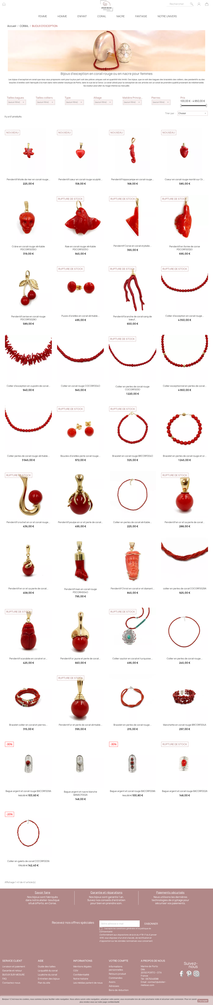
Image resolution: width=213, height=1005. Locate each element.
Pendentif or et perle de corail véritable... (80, 724)
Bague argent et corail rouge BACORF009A (28, 791)
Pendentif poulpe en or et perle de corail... (80, 522)
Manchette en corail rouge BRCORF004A (184, 724)
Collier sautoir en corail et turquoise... (132, 658)
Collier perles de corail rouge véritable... (28, 455)
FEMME (42, 16)
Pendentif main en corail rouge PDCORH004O (80, 591)
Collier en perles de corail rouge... (185, 658)
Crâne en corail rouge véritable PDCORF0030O (28, 248)
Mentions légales (82, 966)
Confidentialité (81, 974)
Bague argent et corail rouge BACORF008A (132, 791)
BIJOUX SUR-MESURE (13, 974)
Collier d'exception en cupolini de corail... (28, 385)
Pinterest (190, 974)
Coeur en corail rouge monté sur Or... (185, 179)
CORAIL (101, 16)
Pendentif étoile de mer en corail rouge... (28, 179)
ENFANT (82, 16)
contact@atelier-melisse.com (153, 983)
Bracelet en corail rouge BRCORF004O (132, 455)
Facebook (183, 974)
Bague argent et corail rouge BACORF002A (184, 791)
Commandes (115, 977)
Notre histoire (80, 978)
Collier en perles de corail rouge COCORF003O (133, 388)
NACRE (120, 16)
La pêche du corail (47, 974)
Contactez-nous (11, 982)
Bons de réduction (119, 990)
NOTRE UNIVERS (167, 16)
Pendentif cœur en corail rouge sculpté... (80, 179)
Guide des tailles (47, 966)
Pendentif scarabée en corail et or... (28, 658)
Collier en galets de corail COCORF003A (28, 861)
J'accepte (203, 1000)
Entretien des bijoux (49, 978)
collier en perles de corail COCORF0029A (184, 588)
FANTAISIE (141, 16)
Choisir (192, 113)
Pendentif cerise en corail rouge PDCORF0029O (28, 318)
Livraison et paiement (13, 966)
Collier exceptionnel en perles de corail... (184, 385)
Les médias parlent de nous (88, 982)
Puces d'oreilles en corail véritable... (80, 315)
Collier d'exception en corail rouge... (184, 315)
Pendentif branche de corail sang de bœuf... (132, 318)
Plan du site (44, 982)
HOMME (62, 16)
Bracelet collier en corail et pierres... (28, 724)
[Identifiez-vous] (199, 4)
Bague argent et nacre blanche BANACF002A (80, 793)
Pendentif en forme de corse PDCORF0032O (184, 248)
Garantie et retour (12, 970)
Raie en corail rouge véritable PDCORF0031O (80, 248)
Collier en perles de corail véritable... (132, 522)
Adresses (114, 986)
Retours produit (117, 973)
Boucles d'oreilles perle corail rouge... (80, 455)
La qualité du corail (48, 970)
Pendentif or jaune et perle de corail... (80, 658)
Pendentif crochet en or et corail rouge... (28, 522)
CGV (75, 970)
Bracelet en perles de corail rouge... (133, 724)
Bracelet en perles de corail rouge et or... (184, 455)
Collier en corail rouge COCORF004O (80, 385)
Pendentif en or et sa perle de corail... (185, 522)
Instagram (197, 974)
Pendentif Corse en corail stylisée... (133, 245)
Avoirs (112, 981)
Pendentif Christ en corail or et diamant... (133, 588)
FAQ (4, 978)
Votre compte (118, 960)
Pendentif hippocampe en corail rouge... (132, 179)
